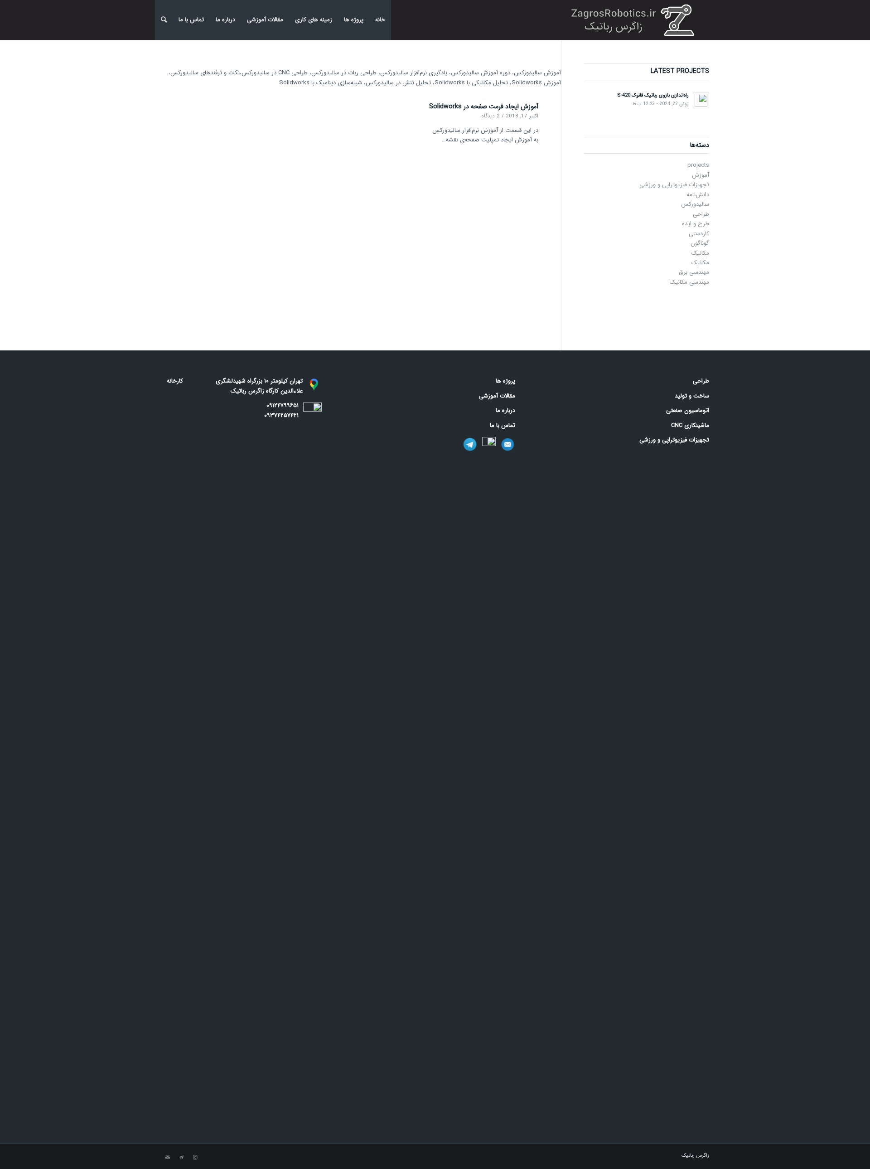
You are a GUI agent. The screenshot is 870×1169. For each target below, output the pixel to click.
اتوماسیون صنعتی (687, 410)
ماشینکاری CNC (690, 425)
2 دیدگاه (490, 116)
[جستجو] (164, 20)
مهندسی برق (694, 272)
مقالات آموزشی (265, 19)
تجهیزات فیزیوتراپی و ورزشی (674, 184)
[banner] (635, 20)
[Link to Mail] (167, 1157)
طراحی (701, 214)
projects (698, 165)
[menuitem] (164, 20)
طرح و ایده (695, 223)
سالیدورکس (695, 204)
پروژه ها (353, 19)
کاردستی (699, 233)
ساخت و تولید (692, 396)
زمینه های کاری (313, 19)
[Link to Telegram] (181, 1157)
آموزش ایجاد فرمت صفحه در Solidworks (483, 107)
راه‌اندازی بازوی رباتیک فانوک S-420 (653, 95)
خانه (380, 19)
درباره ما (225, 19)
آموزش (700, 175)
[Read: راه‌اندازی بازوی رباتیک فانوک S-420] (701, 100)
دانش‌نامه (697, 194)
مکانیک (700, 253)
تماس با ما (191, 19)
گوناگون (700, 243)
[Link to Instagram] (195, 1157)
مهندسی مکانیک (689, 282)
